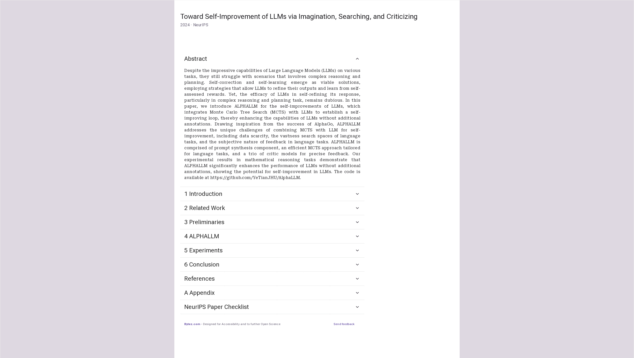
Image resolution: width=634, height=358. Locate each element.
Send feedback (344, 324)
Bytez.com (192, 324)
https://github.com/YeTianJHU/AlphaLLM (255, 177)
